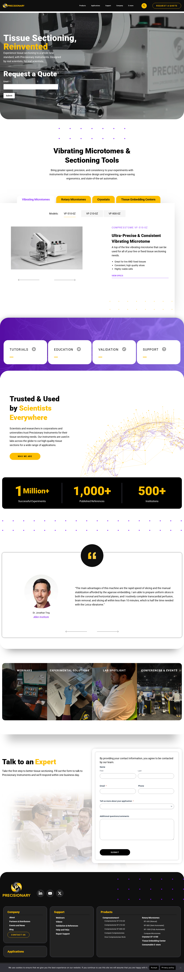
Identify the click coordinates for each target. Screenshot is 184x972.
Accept (154, 967)
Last (139, 771)
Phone (141, 786)
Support (59, 912)
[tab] (36, 199)
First (101, 771)
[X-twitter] (59, 893)
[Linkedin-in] (40, 893)
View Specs (117, 275)
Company (13, 912)
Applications (15, 951)
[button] (28, 280)
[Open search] (144, 5)
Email (6, 81)
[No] (180, 967)
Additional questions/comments (114, 816)
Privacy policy (168, 967)
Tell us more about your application (117, 801)
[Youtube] (50, 893)
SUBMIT (115, 852)
